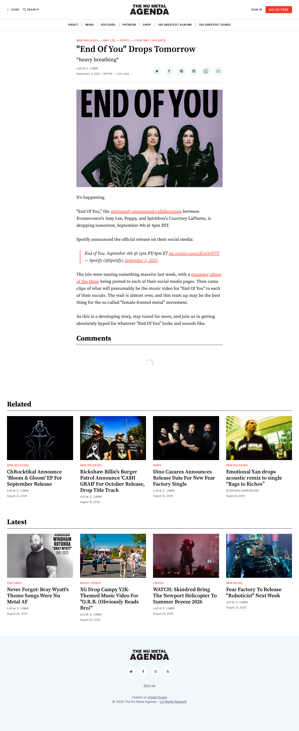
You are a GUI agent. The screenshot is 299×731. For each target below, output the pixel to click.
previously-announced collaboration (146, 211)
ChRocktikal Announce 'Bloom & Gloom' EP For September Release (34, 478)
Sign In (256, 9)
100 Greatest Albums (175, 24)
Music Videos (90, 583)
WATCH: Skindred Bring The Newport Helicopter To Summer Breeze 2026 (185, 595)
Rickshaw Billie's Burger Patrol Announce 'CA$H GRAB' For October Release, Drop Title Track (112, 481)
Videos (158, 583)
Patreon (129, 24)
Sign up (150, 685)
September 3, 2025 (141, 260)
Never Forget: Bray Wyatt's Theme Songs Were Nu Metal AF (38, 595)
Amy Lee (109, 40)
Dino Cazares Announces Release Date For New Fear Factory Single (184, 478)
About (73, 24)
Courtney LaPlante (150, 40)
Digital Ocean (157, 697)
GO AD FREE (278, 9)
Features (108, 24)
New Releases (87, 40)
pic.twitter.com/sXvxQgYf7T (194, 253)
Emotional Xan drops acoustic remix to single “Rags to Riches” (254, 478)
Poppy (125, 40)
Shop (147, 24)
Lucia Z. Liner (87, 68)
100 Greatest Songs (215, 24)
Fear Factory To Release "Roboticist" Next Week (253, 592)
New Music (234, 583)
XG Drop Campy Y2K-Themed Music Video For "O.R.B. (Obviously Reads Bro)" (109, 598)
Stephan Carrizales (242, 490)
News (89, 24)
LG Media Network (173, 701)
